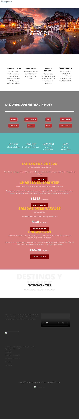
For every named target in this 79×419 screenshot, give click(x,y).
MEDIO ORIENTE (65, 119)
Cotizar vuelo (39, 179)
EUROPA (13, 119)
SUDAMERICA (13, 125)
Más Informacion (39, 229)
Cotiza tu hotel (39, 205)
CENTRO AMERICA (65, 125)
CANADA (30, 125)
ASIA (48, 119)
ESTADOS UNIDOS (31, 119)
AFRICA (48, 125)
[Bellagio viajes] (6, 1)
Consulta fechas (39, 256)
